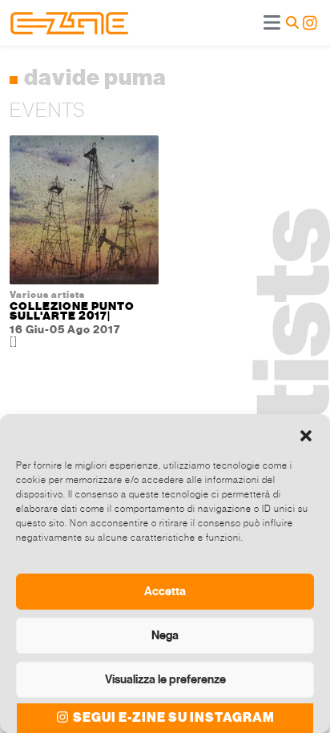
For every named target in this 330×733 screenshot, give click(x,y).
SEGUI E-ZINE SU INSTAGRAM (172, 718)
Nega (165, 635)
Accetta (165, 591)
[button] (306, 434)
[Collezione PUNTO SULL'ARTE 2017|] (84, 213)
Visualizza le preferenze (165, 679)
